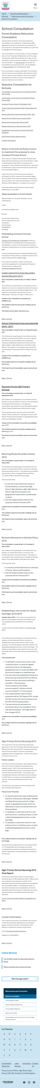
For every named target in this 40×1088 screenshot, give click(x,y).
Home (4, 14)
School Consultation (12, 996)
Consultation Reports (12, 1009)
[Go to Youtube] (24, 1082)
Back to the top (7, 319)
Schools (5, 16)
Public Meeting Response (13, 1005)
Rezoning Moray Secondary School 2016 (15, 122)
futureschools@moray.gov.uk (12, 268)
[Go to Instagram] (29, 1082)
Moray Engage (8, 67)
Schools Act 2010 (11, 1013)
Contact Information (9, 140)
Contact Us (35, 1064)
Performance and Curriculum (23, 16)
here (3, 249)
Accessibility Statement (6, 1064)
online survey (20, 63)
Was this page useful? (20, 979)
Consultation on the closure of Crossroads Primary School (20, 1018)
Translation (26, 1063)
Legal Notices (18, 1064)
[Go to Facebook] (34, 1082)
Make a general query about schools (17, 967)
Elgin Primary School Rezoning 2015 (14, 136)
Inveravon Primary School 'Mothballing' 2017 (16, 104)
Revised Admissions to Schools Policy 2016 (16, 126)
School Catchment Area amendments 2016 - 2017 (18, 114)
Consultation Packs (12, 1000)
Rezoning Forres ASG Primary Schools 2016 (16, 118)
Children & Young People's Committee (15, 241)
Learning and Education (19, 14)
